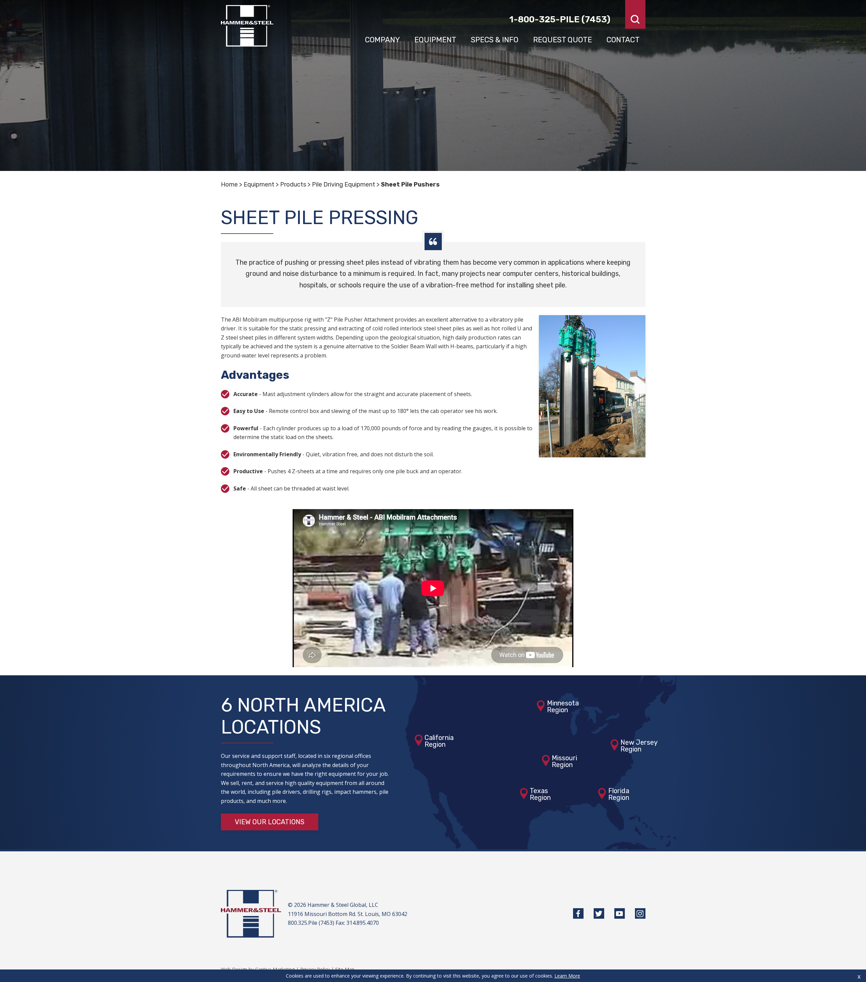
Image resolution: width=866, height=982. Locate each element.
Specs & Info (494, 39)
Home (229, 184)
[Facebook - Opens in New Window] (578, 913)
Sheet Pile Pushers (410, 184)
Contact (623, 39)
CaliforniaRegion (439, 741)
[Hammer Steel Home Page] (247, 26)
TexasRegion (540, 794)
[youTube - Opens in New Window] (619, 913)
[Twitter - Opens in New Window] (599, 913)
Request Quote (562, 39)
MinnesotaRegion (563, 706)
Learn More (567, 976)
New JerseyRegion (639, 745)
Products (293, 184)
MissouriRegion (564, 761)
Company (382, 39)
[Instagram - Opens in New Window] (640, 913)
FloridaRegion (618, 794)
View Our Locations (269, 822)
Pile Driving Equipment (343, 184)
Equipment (435, 39)
